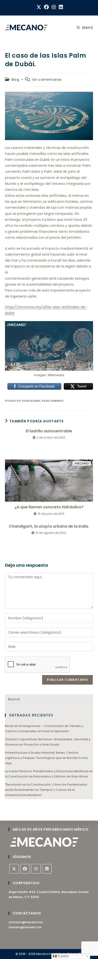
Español (63, 956)
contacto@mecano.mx (26, 922)
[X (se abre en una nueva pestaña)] (39, 7)
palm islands (31, 401)
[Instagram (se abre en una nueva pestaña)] (53, 7)
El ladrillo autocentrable (49, 431)
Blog (15, 79)
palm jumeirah (52, 401)
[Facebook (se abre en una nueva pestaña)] (46, 7)
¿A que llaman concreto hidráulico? (49, 507)
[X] (14, 868)
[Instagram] (36, 868)
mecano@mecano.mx (25, 927)
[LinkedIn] (47, 868)
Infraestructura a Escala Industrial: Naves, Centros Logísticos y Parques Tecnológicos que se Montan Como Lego (46, 758)
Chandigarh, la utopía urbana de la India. (49, 526)
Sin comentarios (47, 79)
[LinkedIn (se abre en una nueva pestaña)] (60, 7)
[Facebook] (25, 868)
